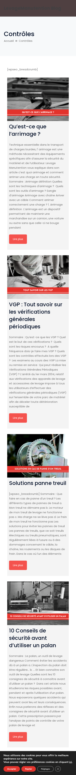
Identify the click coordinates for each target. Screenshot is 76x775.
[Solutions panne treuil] (38, 456)
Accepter (11, 768)
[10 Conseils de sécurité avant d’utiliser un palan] (38, 603)
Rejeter (28, 768)
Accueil (9, 41)
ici (70, 762)
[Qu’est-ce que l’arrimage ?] (38, 99)
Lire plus (18, 239)
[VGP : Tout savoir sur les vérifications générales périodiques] (38, 277)
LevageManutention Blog (32, 8)
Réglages (45, 768)
